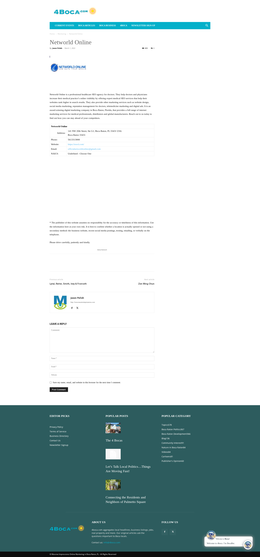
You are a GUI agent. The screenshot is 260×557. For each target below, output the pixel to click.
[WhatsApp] (73, 265)
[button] (206, 25)
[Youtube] (89, 308)
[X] (60, 265)
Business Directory (59, 436)
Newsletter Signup (59, 445)
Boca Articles (86, 25)
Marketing (62, 34)
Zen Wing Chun (146, 283)
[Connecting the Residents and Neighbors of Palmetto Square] (113, 489)
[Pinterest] (66, 265)
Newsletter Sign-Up (143, 25)
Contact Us (55, 440)
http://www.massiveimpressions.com (83, 302)
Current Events (64, 25)
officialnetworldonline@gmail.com (84, 149)
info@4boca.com (112, 542)
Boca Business (107, 25)
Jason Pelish (57, 48)
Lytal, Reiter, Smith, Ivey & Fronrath (68, 283)
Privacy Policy (56, 427)
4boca (123, 25)
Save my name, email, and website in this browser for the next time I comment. (87, 382)
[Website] (83, 308)
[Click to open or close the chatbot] (247, 544)
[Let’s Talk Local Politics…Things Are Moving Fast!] (113, 459)
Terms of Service (58, 431)
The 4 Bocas (114, 440)
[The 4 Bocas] (113, 432)
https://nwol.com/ (76, 144)
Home (52, 34)
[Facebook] (53, 265)
